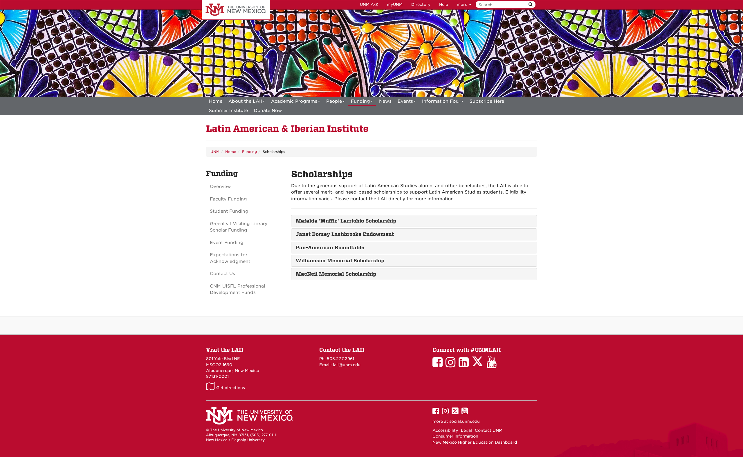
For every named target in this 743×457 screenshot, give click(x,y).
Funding (360, 101)
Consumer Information (455, 436)
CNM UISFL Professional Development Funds (237, 289)
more (462, 4)
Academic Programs (294, 101)
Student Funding (229, 211)
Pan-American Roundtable (330, 247)
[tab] (414, 221)
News (385, 101)
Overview (220, 186)
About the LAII (245, 101)
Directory (420, 4)
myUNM (395, 4)
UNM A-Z (369, 4)
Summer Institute (228, 110)
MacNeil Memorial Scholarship (336, 274)
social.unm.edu (464, 421)
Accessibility (445, 430)
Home (215, 101)
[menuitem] (215, 101)
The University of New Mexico (236, 10)
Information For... (441, 101)
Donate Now (268, 110)
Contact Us (222, 273)
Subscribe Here (487, 101)
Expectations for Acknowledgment (230, 258)
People (334, 101)
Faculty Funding (228, 199)
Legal (466, 430)
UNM (214, 151)
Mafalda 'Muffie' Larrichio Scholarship (346, 221)
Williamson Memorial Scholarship (340, 260)
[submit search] (531, 4)
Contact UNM (488, 430)
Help (443, 4)
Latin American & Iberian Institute (287, 129)
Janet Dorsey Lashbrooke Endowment (345, 234)
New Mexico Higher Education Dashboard (474, 442)
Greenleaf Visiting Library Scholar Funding (238, 227)
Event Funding (227, 242)
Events (405, 101)
